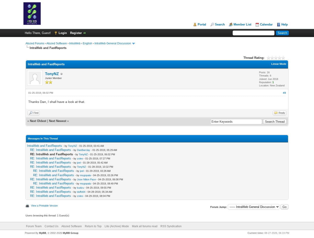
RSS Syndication (171, 226)
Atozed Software (56, 43)
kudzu (80, 187)
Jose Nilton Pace (86, 179)
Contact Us (51, 226)
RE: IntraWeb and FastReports (50, 150)
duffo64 (81, 191)
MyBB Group (70, 233)
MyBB (42, 233)
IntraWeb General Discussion (112, 43)
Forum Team (34, 226)
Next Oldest (38, 121)
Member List (242, 24)
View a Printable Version (44, 205)
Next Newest (57, 121)
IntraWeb (74, 43)
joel (79, 162)
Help (284, 24)
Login (63, 33)
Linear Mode (278, 63)
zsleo (80, 158)
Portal (202, 24)
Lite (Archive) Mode (117, 226)
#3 (284, 92)
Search (220, 24)
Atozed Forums (35, 43)
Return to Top (93, 226)
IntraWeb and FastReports (44, 145)
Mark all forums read (144, 226)
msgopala (85, 175)
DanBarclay (83, 150)
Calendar (266, 24)
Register (76, 33)
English (87, 43)
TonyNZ (52, 74)
